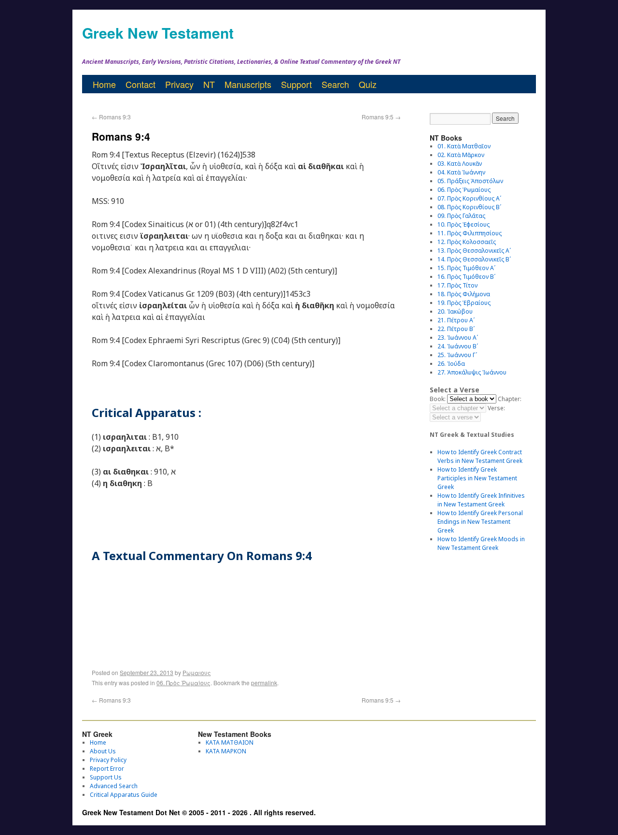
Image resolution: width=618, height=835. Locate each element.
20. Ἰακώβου (455, 311)
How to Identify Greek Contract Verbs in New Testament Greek (479, 456)
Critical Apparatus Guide (123, 795)
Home (104, 84)
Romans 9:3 (111, 117)
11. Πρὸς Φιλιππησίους (469, 233)
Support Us (106, 777)
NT (209, 84)
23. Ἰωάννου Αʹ (457, 337)
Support (296, 84)
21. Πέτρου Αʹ (456, 320)
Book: (438, 399)
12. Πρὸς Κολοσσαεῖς (466, 242)
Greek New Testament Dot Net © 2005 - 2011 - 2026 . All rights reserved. (199, 812)
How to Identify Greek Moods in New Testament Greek (481, 543)
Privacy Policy (108, 760)
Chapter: (509, 399)
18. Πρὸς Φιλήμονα (463, 294)
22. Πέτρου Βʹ (456, 329)
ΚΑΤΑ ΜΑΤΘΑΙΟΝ (229, 742)
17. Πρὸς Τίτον (457, 285)
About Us (103, 751)
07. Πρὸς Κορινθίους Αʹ (469, 198)
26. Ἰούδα (451, 364)
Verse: (496, 408)
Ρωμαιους (197, 672)
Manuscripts (248, 84)
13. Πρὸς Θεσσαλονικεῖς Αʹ (474, 250)
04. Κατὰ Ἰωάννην (461, 172)
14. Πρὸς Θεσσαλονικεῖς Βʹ (474, 259)
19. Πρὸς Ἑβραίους (464, 303)
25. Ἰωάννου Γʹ (457, 355)
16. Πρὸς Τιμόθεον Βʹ (466, 277)
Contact (140, 84)
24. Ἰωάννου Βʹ (457, 346)
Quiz (368, 84)
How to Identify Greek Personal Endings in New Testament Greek (480, 521)
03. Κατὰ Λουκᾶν (459, 163)
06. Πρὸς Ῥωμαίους (183, 682)
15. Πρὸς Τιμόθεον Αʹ (466, 268)
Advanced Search (114, 786)
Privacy (179, 84)
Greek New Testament (158, 32)
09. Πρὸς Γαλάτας (461, 216)
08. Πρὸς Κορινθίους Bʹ (469, 207)
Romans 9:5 (381, 117)
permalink (264, 682)
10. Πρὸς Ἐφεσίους (463, 224)
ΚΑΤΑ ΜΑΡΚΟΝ (226, 751)
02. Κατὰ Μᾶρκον (460, 155)
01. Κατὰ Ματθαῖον (464, 146)
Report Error (107, 768)
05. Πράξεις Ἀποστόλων (470, 181)
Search (335, 84)
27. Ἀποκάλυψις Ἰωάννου (471, 372)
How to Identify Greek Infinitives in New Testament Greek (481, 499)
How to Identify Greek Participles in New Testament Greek (477, 478)
